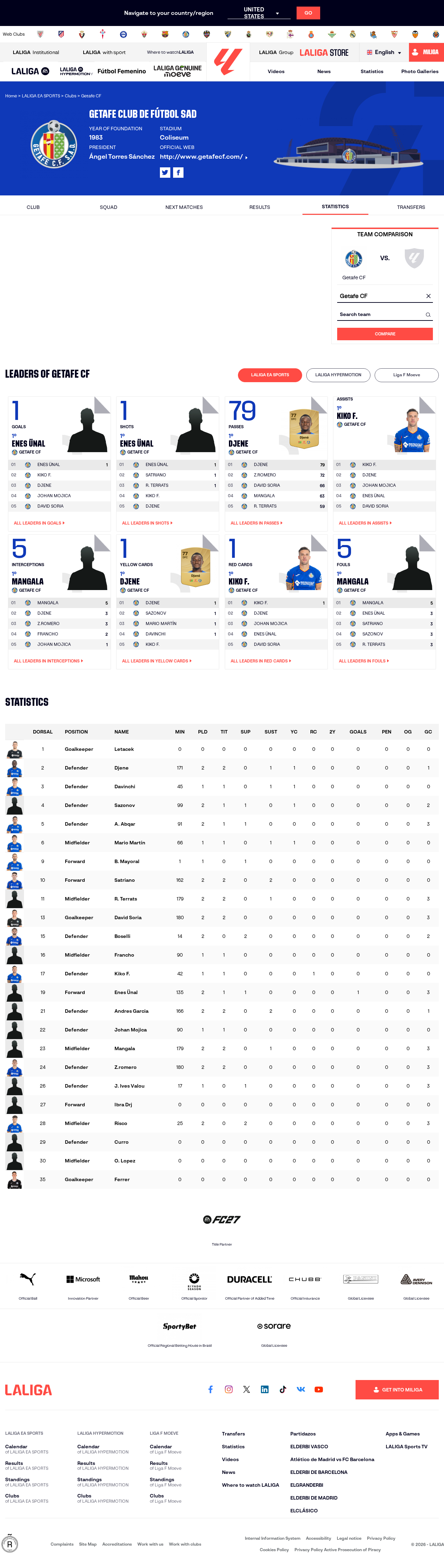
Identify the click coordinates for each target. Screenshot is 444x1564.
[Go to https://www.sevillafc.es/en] (394, 34)
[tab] (270, 375)
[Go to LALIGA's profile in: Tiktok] (282, 1389)
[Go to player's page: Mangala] (87, 561)
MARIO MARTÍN (161, 623)
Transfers (411, 207)
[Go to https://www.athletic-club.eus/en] (40, 34)
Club (33, 207)
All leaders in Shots (145, 523)
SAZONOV (156, 613)
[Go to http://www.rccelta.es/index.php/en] (102, 34)
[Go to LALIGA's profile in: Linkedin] (264, 1389)
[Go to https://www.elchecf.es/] (144, 34)
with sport (104, 52)
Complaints (62, 1544)
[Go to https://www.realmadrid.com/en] (353, 34)
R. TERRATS (157, 485)
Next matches (184, 207)
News (324, 71)
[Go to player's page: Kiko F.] (412, 423)
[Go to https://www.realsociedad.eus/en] (373, 34)
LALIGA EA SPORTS (270, 374)
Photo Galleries (419, 71)
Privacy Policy (381, 1538)
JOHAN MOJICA (54, 495)
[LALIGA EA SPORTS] (31, 72)
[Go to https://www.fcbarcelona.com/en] (165, 34)
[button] (31, 71)
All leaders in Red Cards (259, 661)
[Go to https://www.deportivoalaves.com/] (123, 34)
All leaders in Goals (37, 523)
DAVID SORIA (50, 506)
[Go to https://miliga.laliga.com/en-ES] (426, 52)
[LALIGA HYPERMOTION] (76, 71)
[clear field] (428, 296)
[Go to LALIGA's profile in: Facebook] (210, 1389)
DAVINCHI (155, 634)
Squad (108, 207)
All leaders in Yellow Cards (155, 661)
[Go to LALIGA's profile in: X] (165, 172)
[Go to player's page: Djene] (304, 423)
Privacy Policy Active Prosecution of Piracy (337, 1549)
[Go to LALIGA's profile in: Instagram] (228, 1389)
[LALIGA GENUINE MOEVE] (178, 72)
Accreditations (117, 1544)
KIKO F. (44, 475)
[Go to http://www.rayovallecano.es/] (269, 34)
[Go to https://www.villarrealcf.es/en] (436, 34)
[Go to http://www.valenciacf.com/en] (415, 34)
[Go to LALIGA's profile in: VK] (300, 1389)
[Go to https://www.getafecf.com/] (186, 34)
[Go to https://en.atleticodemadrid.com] (61, 34)
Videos (276, 71)
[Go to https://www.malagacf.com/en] (228, 34)
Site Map (88, 1544)
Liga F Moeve (406, 374)
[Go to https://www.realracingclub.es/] (249, 34)
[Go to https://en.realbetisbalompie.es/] (332, 34)
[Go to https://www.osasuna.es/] (82, 34)
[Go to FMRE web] (9, 1544)
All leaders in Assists (363, 523)
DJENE (44, 485)
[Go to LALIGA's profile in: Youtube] (319, 1389)
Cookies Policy (274, 1549)
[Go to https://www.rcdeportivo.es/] (290, 34)
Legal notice (349, 1538)
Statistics (372, 71)
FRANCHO (47, 634)
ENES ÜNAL (373, 495)
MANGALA (264, 495)
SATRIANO (156, 475)
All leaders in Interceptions (46, 661)
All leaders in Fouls (362, 661)
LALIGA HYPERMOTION (338, 374)
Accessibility (318, 1538)
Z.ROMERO (265, 475)
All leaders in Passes (255, 523)
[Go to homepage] (228, 78)
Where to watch (170, 52)
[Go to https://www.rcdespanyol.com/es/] (311, 34)
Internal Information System (272, 1538)
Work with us (150, 1544)
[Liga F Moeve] (122, 72)
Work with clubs (185, 1544)
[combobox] (385, 296)
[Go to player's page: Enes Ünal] (87, 423)
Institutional (36, 52)
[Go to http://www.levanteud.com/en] (207, 34)
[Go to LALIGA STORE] (324, 52)
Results (259, 207)
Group (276, 52)
